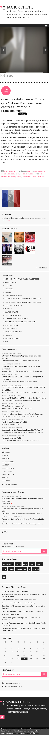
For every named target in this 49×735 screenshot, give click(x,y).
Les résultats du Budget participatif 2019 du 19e (23, 430)
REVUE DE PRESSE (11, 325)
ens (8, 177)
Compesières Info (29, 600)
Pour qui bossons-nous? (10, 600)
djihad (11, 569)
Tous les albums (40, 268)
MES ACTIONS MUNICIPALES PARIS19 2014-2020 (23, 302)
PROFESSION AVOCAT (13, 315)
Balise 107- (6, 614)
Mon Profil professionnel (13, 406)
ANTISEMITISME (11, 282)
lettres (18, 177)
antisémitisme (8, 564)
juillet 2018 (6, 481)
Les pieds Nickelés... (9, 591)
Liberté (40, 611)
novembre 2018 (8, 468)
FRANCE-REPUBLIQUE (13, 295)
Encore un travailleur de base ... (13, 603)
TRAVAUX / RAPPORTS (13, 332)
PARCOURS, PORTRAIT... (14, 305)
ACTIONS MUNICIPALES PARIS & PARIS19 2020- (22, 279)
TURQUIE (8, 335)
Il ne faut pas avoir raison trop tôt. (14, 594)
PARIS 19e (8, 309)
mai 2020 (5, 455)
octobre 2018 (7, 471)
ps (29, 569)
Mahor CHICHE (20, 7)
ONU (5, 569)
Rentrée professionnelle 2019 (14, 422)
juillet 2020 (6, 452)
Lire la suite (6, 220)
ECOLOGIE (9, 289)
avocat (13, 177)
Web (6, 342)
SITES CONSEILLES (11, 328)
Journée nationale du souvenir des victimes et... (22, 414)
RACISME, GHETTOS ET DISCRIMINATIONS (20, 322)
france (18, 564)
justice (32, 564)
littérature (26, 177)
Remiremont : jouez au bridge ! (13, 618)
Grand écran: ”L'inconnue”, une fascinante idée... (20, 606)
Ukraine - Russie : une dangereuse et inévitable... (20, 623)
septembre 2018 (8, 474)
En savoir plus (31, 733)
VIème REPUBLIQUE (12, 338)
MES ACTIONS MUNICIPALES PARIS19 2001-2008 (23, 299)
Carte (4, 532)
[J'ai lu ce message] (46, 729)
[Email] (4, 577)
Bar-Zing (31, 603)
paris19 (39, 564)
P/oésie (16, 614)
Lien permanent (10, 171)
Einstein (5, 499)
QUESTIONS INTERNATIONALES (16, 319)
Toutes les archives (9, 484)
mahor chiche (21, 569)
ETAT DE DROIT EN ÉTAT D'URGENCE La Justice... (24, 398)
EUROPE (8, 292)
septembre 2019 (8, 462)
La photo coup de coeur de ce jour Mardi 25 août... (20, 628)
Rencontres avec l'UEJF (12, 438)
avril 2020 (5, 458)
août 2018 (5, 478)
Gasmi (4, 519)
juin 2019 (5, 465)
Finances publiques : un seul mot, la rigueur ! (18, 611)
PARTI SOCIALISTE (11, 312)
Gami (4, 509)
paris (25, 564)
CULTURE (8, 285)
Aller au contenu (7, 2)
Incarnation (24, 591)
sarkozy (36, 569)
